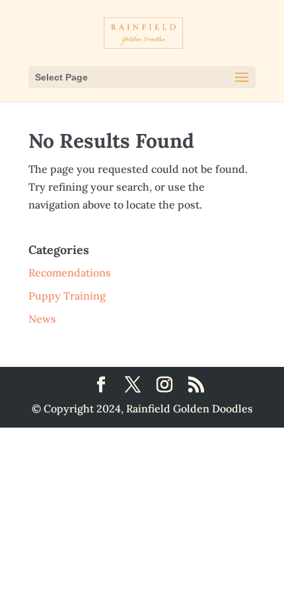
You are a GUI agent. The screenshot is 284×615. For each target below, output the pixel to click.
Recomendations (69, 272)
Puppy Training (67, 295)
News (42, 318)
